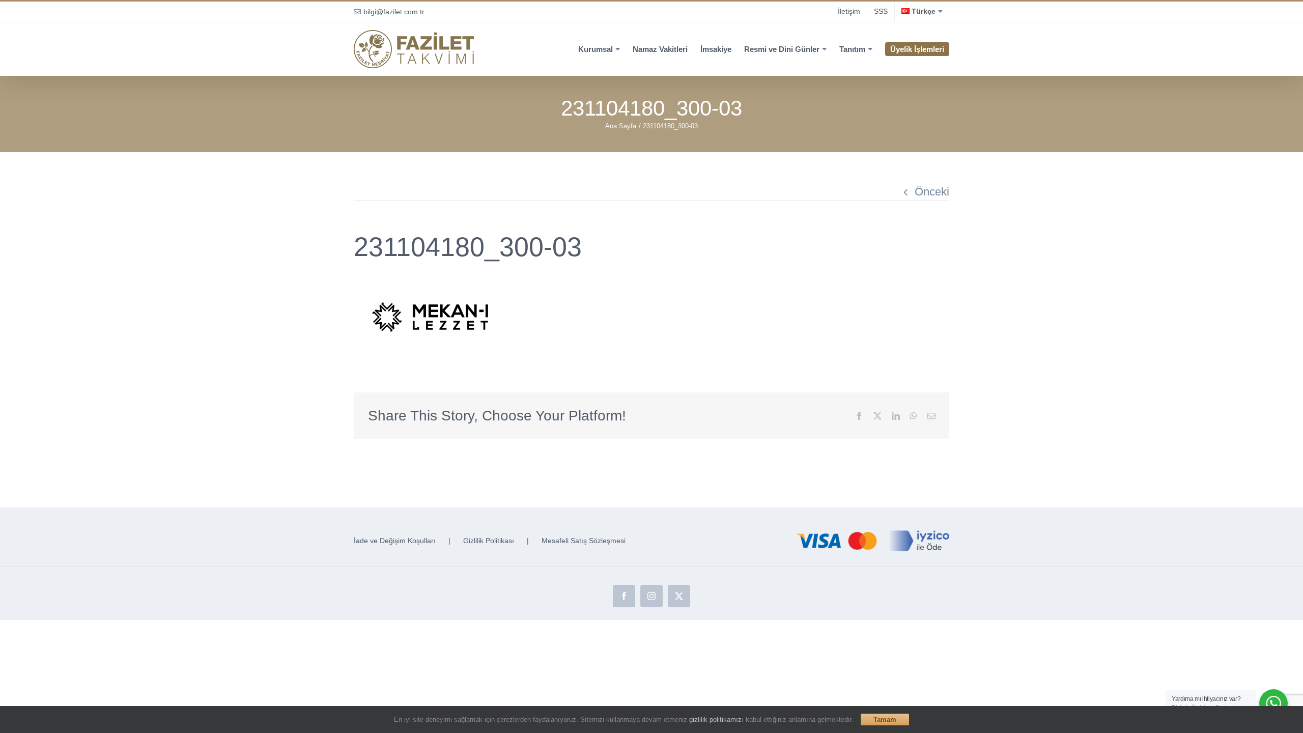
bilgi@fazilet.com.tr (393, 12)
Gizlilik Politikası (488, 541)
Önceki (932, 191)
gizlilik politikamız (715, 719)
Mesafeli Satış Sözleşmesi (584, 541)
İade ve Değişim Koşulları (395, 541)
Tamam (884, 719)
